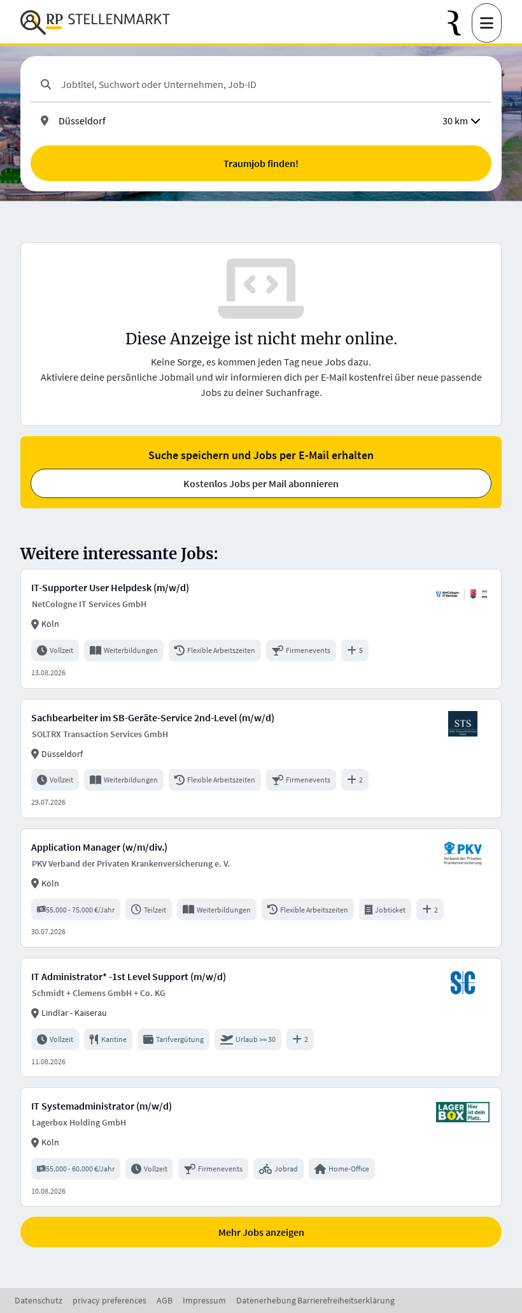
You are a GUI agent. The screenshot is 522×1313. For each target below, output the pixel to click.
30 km (455, 120)
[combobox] (271, 84)
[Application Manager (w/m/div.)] (261, 888)
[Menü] (487, 23)
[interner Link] (95, 23)
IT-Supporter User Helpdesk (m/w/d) (110, 587)
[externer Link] (460, 23)
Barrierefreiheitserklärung (346, 1300)
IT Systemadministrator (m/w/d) (101, 1105)
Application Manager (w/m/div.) (99, 846)
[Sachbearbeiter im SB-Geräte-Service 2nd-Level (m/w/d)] (261, 759)
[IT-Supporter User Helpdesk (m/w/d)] (261, 628)
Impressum (204, 1300)
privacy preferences (109, 1300)
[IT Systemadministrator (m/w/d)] (261, 1147)
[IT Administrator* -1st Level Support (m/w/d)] (261, 1017)
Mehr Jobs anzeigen (261, 1232)
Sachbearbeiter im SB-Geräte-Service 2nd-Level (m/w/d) (152, 717)
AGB (165, 1300)
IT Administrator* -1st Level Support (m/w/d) (128, 976)
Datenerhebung (266, 1300)
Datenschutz (38, 1300)
